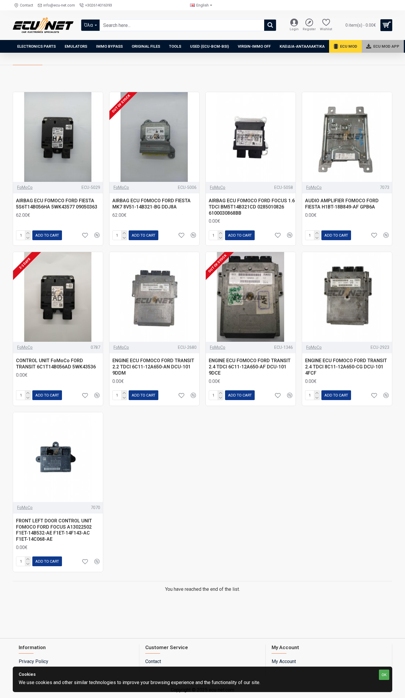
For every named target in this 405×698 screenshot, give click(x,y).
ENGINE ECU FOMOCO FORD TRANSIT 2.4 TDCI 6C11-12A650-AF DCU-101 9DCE (250, 367)
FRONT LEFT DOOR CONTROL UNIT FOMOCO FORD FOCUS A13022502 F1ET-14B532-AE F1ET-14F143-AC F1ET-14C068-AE (54, 530)
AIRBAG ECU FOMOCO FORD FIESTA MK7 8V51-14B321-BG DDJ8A (151, 204)
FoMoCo (25, 187)
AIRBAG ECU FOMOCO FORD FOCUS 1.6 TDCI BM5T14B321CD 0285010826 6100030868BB (252, 207)
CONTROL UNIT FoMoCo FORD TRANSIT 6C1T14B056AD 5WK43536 (56, 364)
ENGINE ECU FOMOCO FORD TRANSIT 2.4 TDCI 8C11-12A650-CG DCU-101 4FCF (346, 367)
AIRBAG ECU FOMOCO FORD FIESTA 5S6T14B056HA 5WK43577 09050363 (56, 204)
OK (384, 675)
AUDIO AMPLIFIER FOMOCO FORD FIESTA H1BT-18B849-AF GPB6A (342, 204)
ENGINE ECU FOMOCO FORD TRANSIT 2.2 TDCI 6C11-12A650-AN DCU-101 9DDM (153, 367)
